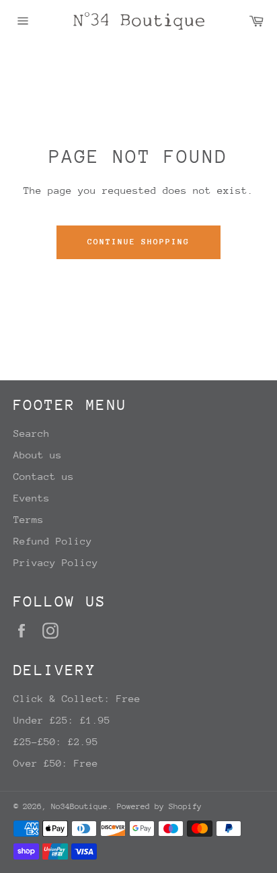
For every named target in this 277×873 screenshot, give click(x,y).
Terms (28, 519)
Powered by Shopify (159, 806)
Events (31, 497)
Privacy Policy (55, 562)
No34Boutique (79, 806)
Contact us (43, 476)
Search (31, 433)
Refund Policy (52, 541)
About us (37, 454)
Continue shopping (138, 241)
